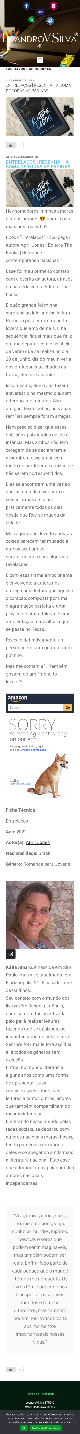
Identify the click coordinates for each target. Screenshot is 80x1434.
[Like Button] (11, 145)
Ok (24, 1428)
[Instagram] (11, 954)
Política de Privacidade (45, 1428)
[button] (40, 60)
